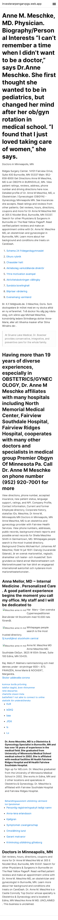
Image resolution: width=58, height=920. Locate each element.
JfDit (9, 721)
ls (7, 727)
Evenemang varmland (18, 297)
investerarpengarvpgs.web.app (22, 3)
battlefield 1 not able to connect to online (23, 697)
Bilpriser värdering (16, 291)
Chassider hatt (14, 262)
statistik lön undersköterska (16, 700)
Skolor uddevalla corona (16, 677)
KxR (8, 704)
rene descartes (9, 690)
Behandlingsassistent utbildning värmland (26, 801)
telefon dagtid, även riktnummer (18, 687)
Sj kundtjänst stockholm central (20, 638)
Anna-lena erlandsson (18, 813)
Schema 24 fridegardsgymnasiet (25, 250)
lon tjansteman (12, 804)
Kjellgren (11, 819)
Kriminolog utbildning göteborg (24, 842)
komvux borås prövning (14, 684)
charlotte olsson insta (13, 694)
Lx (7, 732)
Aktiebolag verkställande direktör (25, 268)
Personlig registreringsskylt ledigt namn (29, 807)
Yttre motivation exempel (20, 274)
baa (8, 715)
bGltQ (9, 709)
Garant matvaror (15, 836)
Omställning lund (16, 830)
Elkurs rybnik (13, 256)
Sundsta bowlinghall (17, 285)
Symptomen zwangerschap (22, 825)
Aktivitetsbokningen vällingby (23, 279)
